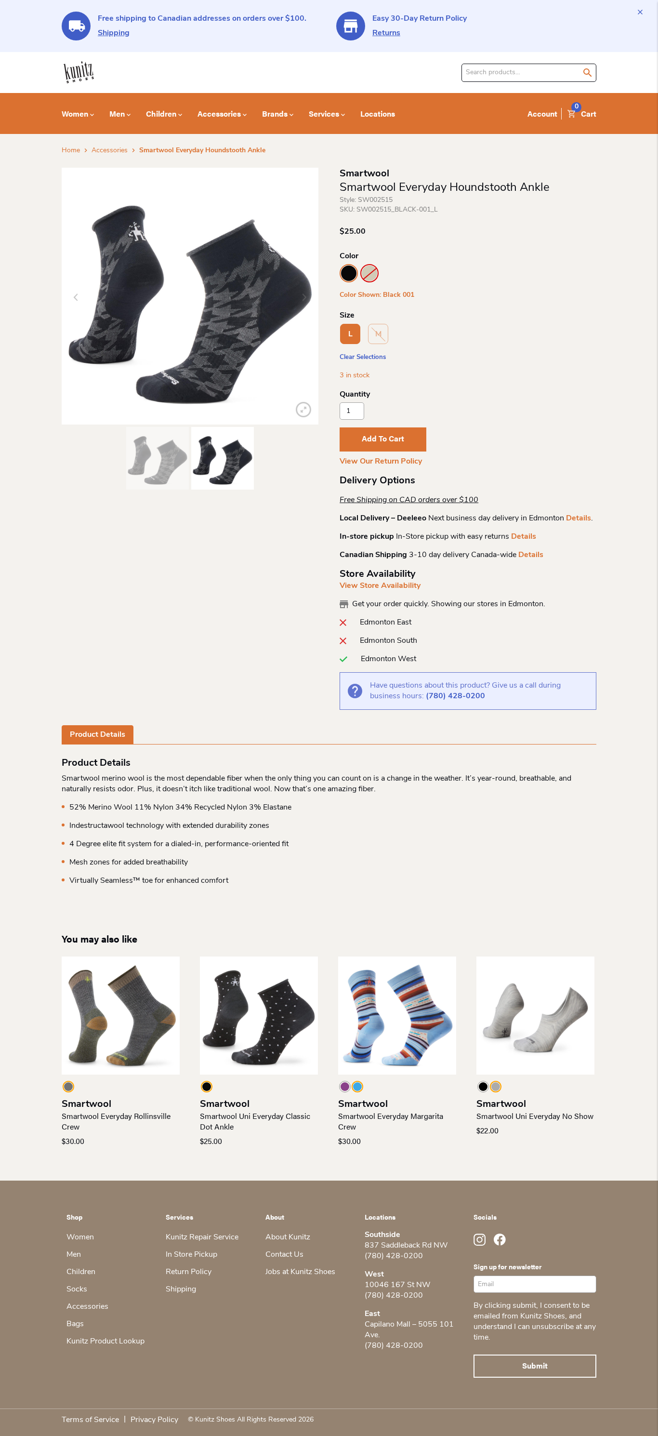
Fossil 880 (369, 273)
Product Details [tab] (97, 735)
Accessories (110, 150)
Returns (386, 33)
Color (349, 256)
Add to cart (383, 438)
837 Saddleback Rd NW (406, 1246)
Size (347, 315)
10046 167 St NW (398, 1285)
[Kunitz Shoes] (79, 72)
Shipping (114, 33)
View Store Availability (380, 586)
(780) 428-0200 (455, 696)
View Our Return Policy (381, 461)
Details (578, 518)
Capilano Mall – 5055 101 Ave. (409, 1330)
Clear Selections (363, 357)
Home (71, 150)
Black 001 (348, 273)
